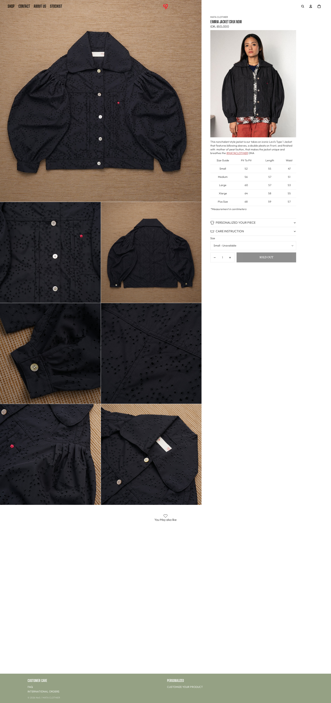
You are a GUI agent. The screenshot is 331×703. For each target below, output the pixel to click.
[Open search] (302, 6)
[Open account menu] (310, 6)
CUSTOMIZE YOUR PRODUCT (185, 687)
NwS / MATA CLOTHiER (48, 697)
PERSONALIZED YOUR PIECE (236, 222)
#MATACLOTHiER (237, 153)
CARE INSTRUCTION (230, 231)
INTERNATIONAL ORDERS (43, 691)
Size (212, 238)
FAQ (30, 687)
